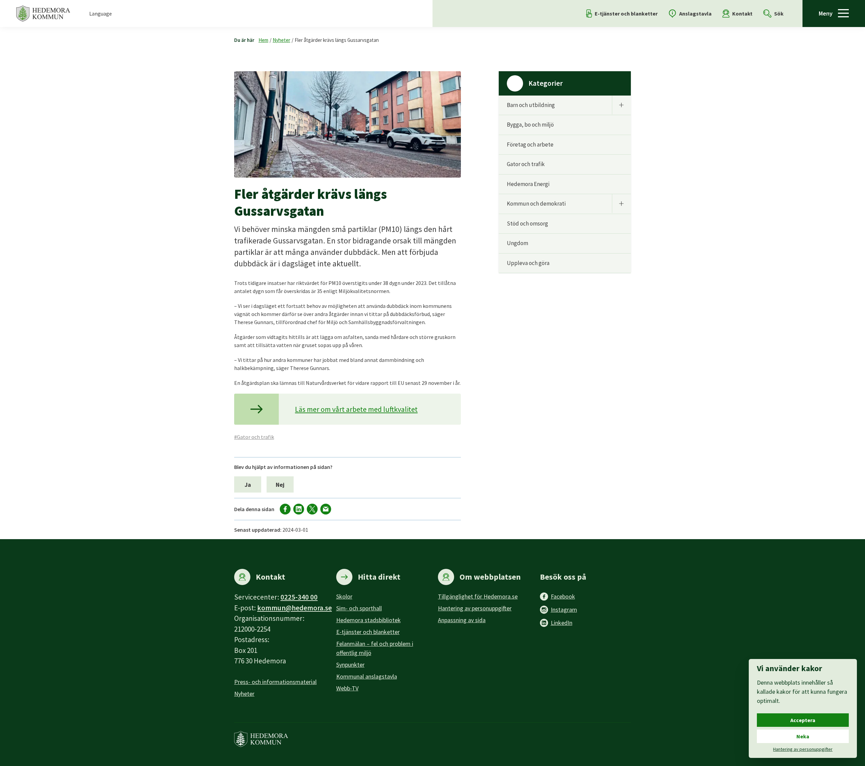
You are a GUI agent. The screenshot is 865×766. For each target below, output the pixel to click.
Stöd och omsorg (527, 223)
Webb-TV (347, 688)
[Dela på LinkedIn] (298, 509)
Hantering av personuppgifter (475, 608)
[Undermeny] (621, 105)
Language (100, 13)
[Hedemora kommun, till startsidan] (43, 13)
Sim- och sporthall (359, 608)
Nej (280, 484)
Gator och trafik (526, 164)
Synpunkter (350, 664)
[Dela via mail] (325, 509)
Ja (248, 484)
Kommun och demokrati (536, 203)
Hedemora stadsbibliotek (368, 620)
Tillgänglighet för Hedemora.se (478, 596)
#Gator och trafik (254, 436)
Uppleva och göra (528, 263)
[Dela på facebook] (285, 509)
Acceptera (802, 720)
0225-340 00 (299, 597)
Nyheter (281, 40)
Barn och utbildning (531, 105)
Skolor (344, 596)
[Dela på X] (312, 509)
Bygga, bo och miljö (530, 124)
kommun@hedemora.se (294, 607)
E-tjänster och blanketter (368, 632)
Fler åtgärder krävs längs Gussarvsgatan (337, 40)
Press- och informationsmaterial (275, 682)
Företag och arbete (530, 144)
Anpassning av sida (462, 620)
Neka (802, 736)
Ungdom (517, 243)
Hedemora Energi (528, 184)
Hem (263, 40)
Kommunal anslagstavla (366, 676)
